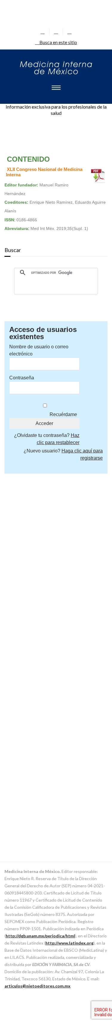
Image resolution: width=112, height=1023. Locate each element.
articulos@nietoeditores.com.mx (37, 985)
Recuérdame (63, 414)
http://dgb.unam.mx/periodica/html (40, 935)
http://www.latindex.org (69, 942)
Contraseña (21, 377)
